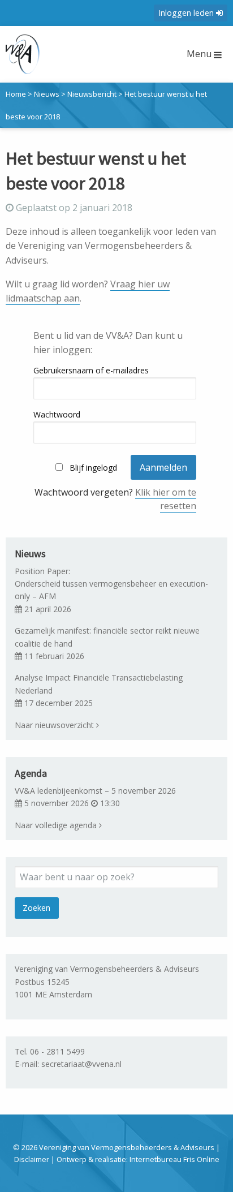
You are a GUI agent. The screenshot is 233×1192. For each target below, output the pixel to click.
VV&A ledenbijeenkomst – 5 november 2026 (95, 790)
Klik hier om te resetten (165, 499)
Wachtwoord (56, 414)
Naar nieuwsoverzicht (55, 725)
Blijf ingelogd (93, 467)
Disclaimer (31, 1159)
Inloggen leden (187, 12)
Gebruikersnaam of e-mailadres (91, 370)
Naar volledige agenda (57, 825)
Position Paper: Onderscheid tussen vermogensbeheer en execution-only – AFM (111, 584)
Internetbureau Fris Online (174, 1159)
